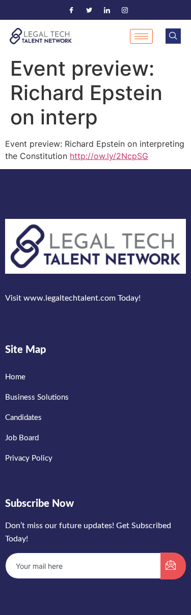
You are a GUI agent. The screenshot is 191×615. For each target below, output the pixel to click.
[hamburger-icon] (141, 36)
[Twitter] (89, 10)
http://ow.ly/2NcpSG (109, 156)
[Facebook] (71, 10)
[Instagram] (124, 10)
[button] (173, 36)
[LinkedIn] (107, 10)
